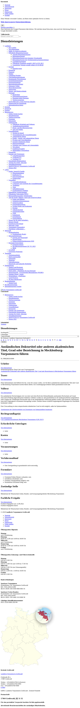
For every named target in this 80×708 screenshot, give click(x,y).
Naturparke (12, 258)
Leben (7, 169)
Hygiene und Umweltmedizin (21, 140)
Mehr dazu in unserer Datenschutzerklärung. (16, 22)
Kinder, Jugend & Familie (16, 171)
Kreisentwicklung (17, 244)
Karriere (7, 110)
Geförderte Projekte (15, 75)
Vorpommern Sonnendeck (17, 227)
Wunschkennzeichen (15, 88)
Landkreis (8, 46)
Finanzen (11, 72)
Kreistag (11, 67)
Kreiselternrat (16, 217)
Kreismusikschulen (18, 211)
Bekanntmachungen (18, 56)
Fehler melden (9, 13)
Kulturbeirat (16, 215)
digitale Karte (13, 283)
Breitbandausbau (14, 232)
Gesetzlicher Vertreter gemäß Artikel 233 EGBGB (27, 65)
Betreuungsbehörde (18, 143)
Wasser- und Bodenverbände (17, 91)
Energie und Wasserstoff (20, 237)
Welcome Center (14, 225)
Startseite (7, 5)
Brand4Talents (16, 239)
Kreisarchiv (12, 152)
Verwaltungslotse (14, 49)
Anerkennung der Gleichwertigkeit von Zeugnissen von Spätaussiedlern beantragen (26, 409)
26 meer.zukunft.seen (15, 279)
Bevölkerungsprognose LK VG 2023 (24, 246)
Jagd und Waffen (17, 129)
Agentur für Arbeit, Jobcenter (18, 162)
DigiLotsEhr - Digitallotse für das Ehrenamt (22, 271)
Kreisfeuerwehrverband (16, 224)
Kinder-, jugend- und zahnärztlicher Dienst (25, 138)
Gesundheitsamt (13, 131)
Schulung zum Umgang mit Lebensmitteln (25, 145)
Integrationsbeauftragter (16, 84)
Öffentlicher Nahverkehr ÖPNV (18, 194)
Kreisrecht (12, 70)
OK (2, 25)
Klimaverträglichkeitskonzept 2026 (23, 241)
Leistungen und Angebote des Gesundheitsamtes (27, 183)
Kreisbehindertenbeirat (16, 81)
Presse (7, 10)
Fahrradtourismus (14, 262)
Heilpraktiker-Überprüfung (20, 150)
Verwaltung (16, 147)
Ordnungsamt (13, 122)
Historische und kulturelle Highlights (20, 264)
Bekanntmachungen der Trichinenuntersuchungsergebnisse (30, 60)
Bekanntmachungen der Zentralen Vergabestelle (27, 58)
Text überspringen (6, 368)
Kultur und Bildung (18, 199)
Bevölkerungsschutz (11, 285)
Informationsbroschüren (16, 105)
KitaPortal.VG (16, 175)
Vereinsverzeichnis (18, 100)
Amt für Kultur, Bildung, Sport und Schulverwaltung (25, 197)
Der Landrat (12, 47)
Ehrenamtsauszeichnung (19, 96)
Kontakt (7, 15)
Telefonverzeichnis (14, 117)
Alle (60, 340)
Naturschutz (12, 89)
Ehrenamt (12, 93)
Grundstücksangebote (19, 61)
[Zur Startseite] (11, 290)
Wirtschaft (8, 230)
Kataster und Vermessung (16, 154)
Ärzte (14, 187)
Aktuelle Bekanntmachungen (21, 54)
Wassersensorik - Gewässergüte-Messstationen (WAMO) (26, 272)
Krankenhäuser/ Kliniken (20, 190)
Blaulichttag (16, 94)
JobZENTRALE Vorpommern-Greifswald (22, 166)
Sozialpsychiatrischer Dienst (21, 142)
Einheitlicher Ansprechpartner (18, 192)
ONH (14, 213)
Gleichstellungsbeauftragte (17, 77)
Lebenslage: (4, 334)
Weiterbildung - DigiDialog (17, 276)
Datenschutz (8, 12)
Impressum (8, 8)
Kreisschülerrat (17, 218)
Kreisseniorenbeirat (14, 82)
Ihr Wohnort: (5, 338)
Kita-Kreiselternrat (18, 176)
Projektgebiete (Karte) (19, 234)
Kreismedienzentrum (18, 204)
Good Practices (13, 278)
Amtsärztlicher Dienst (19, 136)
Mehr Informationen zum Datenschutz (12, 32)
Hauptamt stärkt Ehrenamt (20, 98)
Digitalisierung (9, 265)
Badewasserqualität (14, 257)
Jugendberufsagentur (15, 164)
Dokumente (12, 121)
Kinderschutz (16, 178)
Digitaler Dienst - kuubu (16, 274)
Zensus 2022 (12, 168)
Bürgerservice (9, 112)
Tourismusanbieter (14, 255)
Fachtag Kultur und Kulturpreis (22, 206)
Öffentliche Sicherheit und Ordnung (23, 124)
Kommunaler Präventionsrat (17, 79)
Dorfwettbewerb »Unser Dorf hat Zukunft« (22, 101)
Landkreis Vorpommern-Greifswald (12, 674)
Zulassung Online (14, 86)
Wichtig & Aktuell (18, 133)
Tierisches (12, 260)
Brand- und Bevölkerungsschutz (22, 128)
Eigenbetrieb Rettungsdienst (17, 161)
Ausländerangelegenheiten (20, 126)
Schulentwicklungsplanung (20, 201)
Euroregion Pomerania (15, 251)
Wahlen (11, 74)
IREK (14, 248)
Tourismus (8, 253)
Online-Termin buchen (16, 114)
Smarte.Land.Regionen (16, 267)
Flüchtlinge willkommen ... (17, 229)
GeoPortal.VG (16, 157)
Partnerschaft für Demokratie (17, 103)
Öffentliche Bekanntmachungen (18, 53)
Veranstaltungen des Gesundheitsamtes (24, 135)
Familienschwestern (18, 149)
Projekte (15, 208)
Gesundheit (12, 180)
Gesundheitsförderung (19, 182)
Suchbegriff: (4, 332)
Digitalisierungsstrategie (16, 269)
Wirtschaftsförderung (15, 236)
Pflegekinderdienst (18, 173)
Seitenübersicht (9, 6)
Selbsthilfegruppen (18, 189)
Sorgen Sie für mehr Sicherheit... (19, 220)
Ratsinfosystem (17, 68)
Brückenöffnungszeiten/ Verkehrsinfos (20, 196)
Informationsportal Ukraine (13, 286)
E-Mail (3, 687)
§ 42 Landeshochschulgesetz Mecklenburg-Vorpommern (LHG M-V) (22, 419)
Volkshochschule (17, 210)
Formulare (12, 119)
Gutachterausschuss (18, 156)
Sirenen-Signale (13, 222)
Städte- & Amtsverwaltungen (17, 51)
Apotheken (15, 185)
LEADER (12, 250)
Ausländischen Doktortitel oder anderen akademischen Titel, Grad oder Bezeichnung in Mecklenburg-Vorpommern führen (38, 371)
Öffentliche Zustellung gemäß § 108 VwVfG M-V (28, 63)
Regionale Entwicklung (16, 243)
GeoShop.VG (16, 159)
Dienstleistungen (14, 115)
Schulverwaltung (17, 203)
